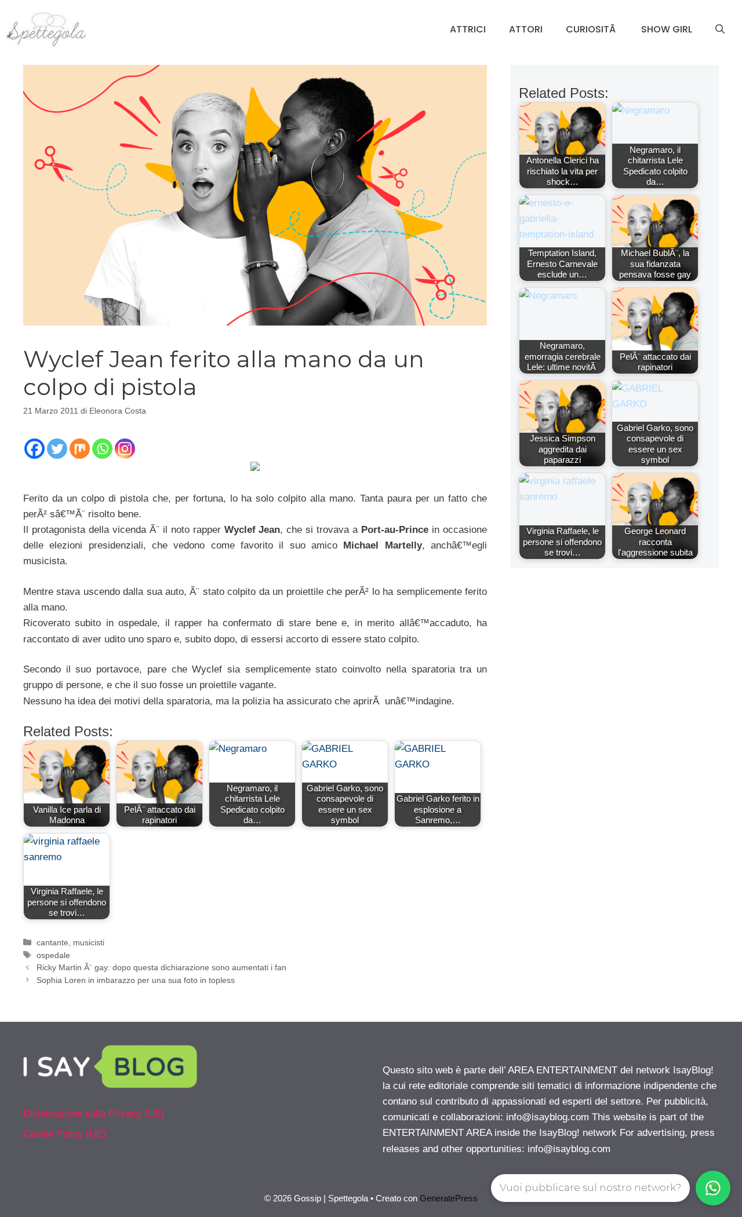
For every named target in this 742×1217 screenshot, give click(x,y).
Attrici (468, 29)
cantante (52, 942)
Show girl (666, 29)
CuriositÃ (592, 29)
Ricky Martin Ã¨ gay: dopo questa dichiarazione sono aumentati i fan (161, 967)
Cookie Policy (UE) (64, 1133)
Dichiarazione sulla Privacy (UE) (94, 1113)
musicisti (88, 942)
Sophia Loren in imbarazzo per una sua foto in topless (136, 980)
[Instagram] (125, 448)
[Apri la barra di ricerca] (720, 29)
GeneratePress (449, 1198)
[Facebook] (34, 448)
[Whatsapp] (102, 448)
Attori (526, 29)
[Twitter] (57, 448)
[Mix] (80, 448)
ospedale (53, 955)
